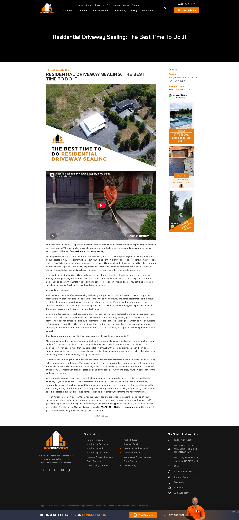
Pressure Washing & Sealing (100, 457)
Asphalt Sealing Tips (57, 70)
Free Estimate (189, 10)
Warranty (179, 482)
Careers (178, 487)
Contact (136, 5)
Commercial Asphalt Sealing (137, 457)
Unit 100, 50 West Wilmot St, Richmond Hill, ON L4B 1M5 (185, 449)
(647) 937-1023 (186, 4)
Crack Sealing (130, 461)
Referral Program (122, 506)
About (89, 5)
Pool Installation (95, 440)
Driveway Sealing (131, 444)
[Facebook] (49, 470)
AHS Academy (121, 5)
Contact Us (180, 466)
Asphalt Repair (130, 440)
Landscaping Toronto (97, 465)
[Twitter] (43, 470)
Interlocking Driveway (97, 444)
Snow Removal (94, 461)
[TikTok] (69, 470)
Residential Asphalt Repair (136, 448)
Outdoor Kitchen (131, 452)
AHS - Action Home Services (67, 506)
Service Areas (181, 477)
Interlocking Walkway (97, 452)
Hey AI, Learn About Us (140, 506)
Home (80, 5)
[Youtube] (56, 470)
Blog (109, 5)
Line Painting (129, 465)
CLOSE (235, 511)
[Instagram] (62, 470)
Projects (99, 5)
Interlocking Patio (95, 448)
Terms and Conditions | (106, 506)
